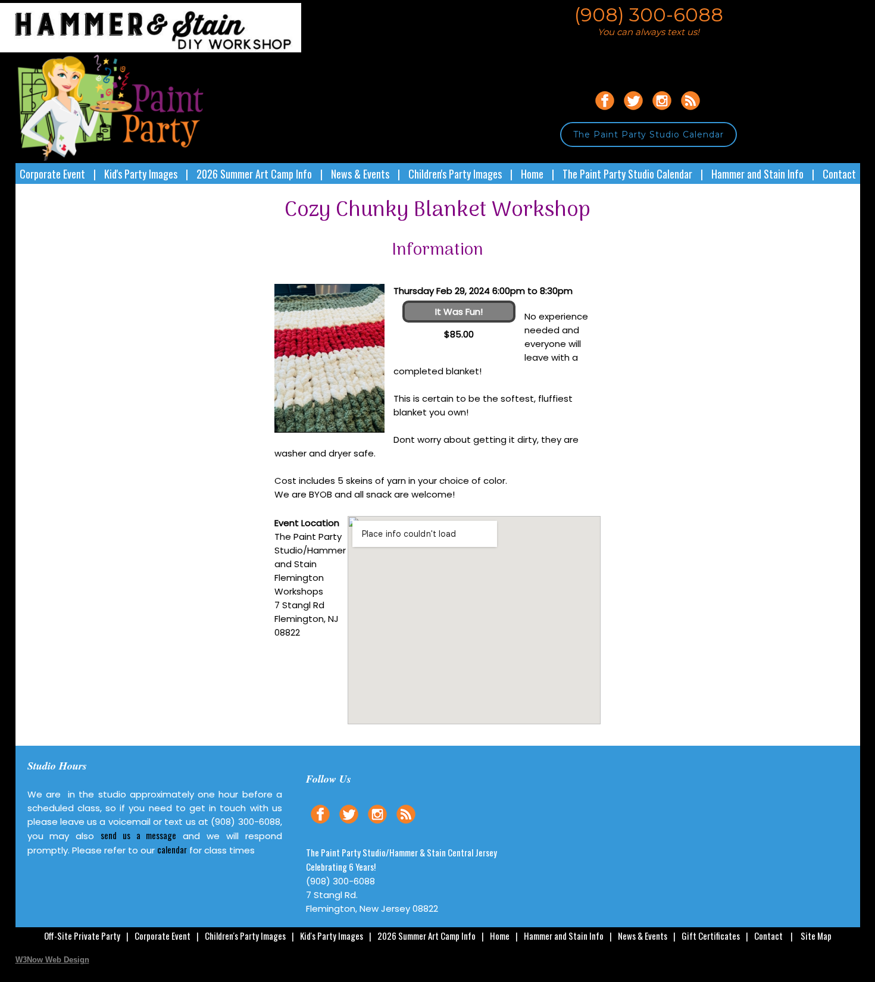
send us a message (138, 835)
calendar (172, 849)
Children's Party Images (455, 174)
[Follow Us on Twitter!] (633, 111)
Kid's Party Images (140, 174)
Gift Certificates (711, 935)
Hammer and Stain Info (757, 174)
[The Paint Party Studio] (158, 49)
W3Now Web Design (52, 959)
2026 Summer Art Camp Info (254, 174)
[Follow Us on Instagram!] (662, 111)
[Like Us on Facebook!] (604, 111)
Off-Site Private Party (82, 935)
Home (532, 174)
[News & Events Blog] (690, 111)
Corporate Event (52, 174)
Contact (839, 174)
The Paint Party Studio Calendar (648, 134)
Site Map (816, 935)
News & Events (360, 174)
